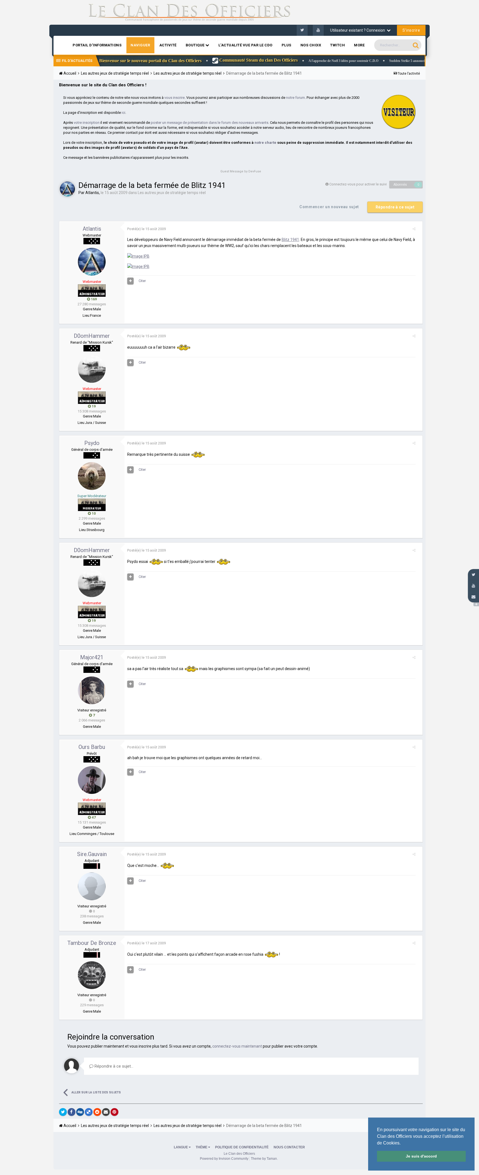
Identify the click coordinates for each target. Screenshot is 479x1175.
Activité (168, 45)
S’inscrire (411, 30)
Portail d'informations (97, 45)
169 (93, 299)
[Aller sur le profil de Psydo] (92, 476)
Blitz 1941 (290, 239)
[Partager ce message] (414, 229)
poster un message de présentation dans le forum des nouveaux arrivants (209, 122)
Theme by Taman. (264, 1159)
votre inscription (87, 122)
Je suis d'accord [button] (421, 1156)
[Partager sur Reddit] (97, 1112)
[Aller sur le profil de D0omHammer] (92, 369)
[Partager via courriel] (106, 1112)
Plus (286, 45)
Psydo (92, 443)
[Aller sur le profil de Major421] (92, 690)
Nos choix (310, 45)
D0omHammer (92, 336)
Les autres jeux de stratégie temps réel (172, 192)
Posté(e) (146, 229)
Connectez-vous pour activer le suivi (358, 184)
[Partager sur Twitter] (63, 1112)
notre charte (265, 142)
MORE (359, 45)
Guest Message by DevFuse (240, 171)
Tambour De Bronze (91, 943)
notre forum (295, 97)
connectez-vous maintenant (237, 1046)
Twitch (337, 45)
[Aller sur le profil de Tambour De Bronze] (92, 975)
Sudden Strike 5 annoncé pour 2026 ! (376, 61)
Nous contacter (289, 1147)
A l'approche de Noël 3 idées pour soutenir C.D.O (304, 61)
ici (123, 112)
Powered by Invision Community (224, 1159)
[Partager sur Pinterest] (114, 1112)
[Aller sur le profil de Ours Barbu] (92, 780)
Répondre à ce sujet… (113, 1066)
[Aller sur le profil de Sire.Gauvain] (92, 886)
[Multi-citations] (130, 281)
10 (93, 513)
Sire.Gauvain (92, 854)
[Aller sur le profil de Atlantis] (67, 189)
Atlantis (92, 192)
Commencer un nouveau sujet (329, 207)
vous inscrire (174, 97)
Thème (202, 1147)
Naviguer (140, 45)
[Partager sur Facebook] (71, 1112)
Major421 (91, 657)
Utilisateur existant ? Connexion (358, 30)
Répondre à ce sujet (395, 207)
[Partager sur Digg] (80, 1112)
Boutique (196, 45)
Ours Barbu (91, 747)
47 (93, 817)
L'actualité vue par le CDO (245, 45)
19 (93, 406)
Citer (142, 281)
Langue (181, 1147)
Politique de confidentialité (242, 1147)
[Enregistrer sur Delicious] (89, 1112)
